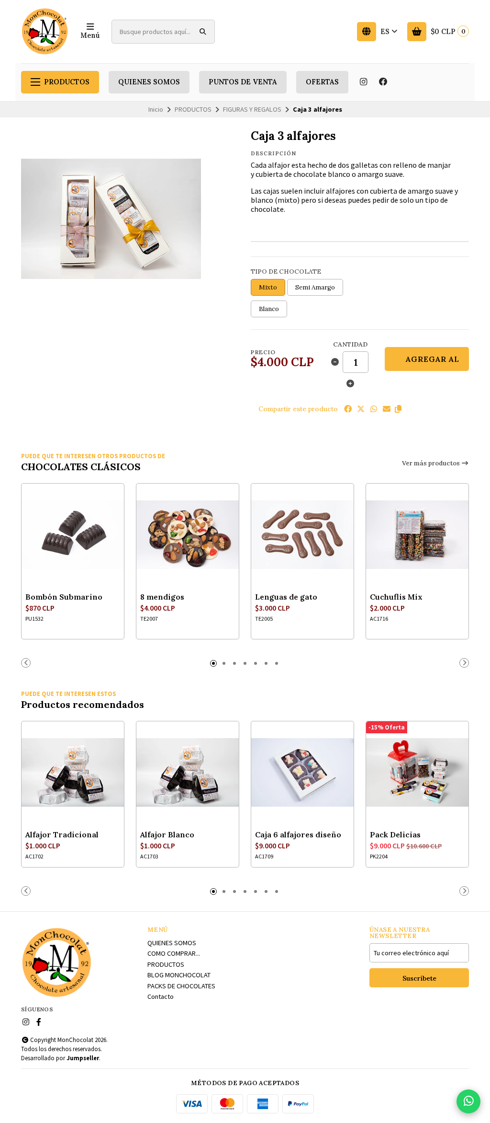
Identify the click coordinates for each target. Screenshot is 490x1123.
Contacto (160, 996)
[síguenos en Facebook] (383, 82)
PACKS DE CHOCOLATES (181, 986)
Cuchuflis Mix (396, 597)
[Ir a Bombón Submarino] (73, 535)
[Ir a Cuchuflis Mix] (417, 535)
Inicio (155, 109)
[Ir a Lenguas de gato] (302, 535)
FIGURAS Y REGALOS (252, 109)
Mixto (268, 287)
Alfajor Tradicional (62, 834)
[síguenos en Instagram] (363, 82)
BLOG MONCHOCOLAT (179, 975)
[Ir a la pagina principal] (45, 32)
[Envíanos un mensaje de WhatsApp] (468, 1101)
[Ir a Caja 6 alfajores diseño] (302, 772)
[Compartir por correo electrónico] (386, 409)
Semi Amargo (315, 287)
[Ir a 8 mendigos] (187, 535)
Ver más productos (431, 463)
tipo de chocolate (286, 271)
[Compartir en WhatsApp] (374, 409)
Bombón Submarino (63, 597)
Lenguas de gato (286, 597)
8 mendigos (162, 597)
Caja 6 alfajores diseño (298, 834)
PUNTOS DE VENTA (243, 82)
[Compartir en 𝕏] (361, 409)
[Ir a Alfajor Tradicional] (73, 772)
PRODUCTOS (66, 82)
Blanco (269, 309)
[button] (398, 409)
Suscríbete (419, 978)
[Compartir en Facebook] (348, 409)
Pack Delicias (395, 834)
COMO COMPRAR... (173, 953)
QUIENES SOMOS (149, 82)
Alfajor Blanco (167, 834)
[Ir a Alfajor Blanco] (187, 772)
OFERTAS (322, 82)
